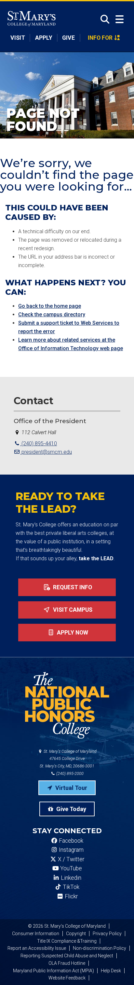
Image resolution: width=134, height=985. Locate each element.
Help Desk (111, 970)
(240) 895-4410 (38, 443)
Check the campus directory (51, 314)
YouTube (70, 868)
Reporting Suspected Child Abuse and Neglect (66, 955)
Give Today (70, 809)
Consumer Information (35, 933)
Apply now (72, 632)
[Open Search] (103, 19)
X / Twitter (70, 859)
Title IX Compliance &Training (67, 941)
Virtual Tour (70, 787)
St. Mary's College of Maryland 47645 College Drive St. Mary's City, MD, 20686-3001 (68, 759)
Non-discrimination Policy (99, 948)
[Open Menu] (119, 19)
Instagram (71, 850)
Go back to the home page (49, 306)
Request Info (72, 587)
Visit (17, 38)
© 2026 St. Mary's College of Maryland (67, 926)
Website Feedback (67, 977)
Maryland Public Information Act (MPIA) (53, 970)
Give (68, 38)
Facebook (70, 840)
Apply (43, 38)
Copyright (76, 933)
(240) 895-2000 (69, 773)
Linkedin (70, 878)
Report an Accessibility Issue (36, 948)
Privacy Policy (107, 933)
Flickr (70, 896)
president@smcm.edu (46, 452)
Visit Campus (72, 610)
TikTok (70, 887)
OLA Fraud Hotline (66, 963)
